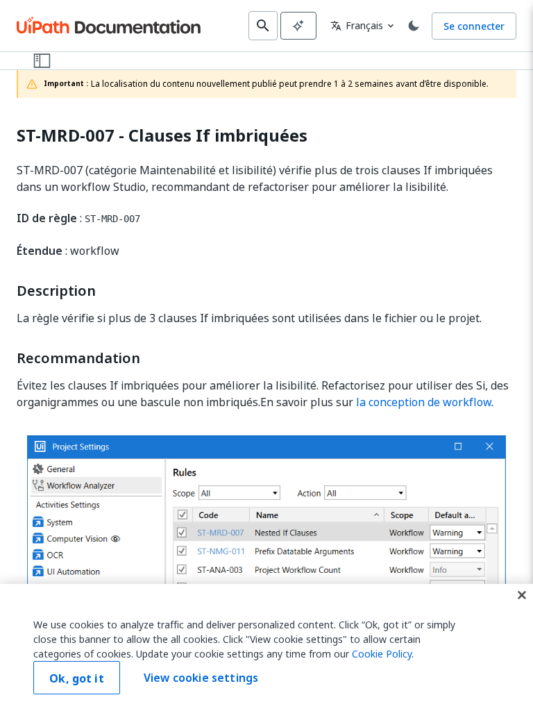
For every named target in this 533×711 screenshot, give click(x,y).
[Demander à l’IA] (298, 26)
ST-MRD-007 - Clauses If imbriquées (162, 136)
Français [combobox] (356, 25)
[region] (266, 647)
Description (56, 291)
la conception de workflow (423, 402)
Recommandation (78, 358)
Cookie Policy (382, 653)
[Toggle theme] (413, 25)
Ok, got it (76, 678)
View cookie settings (201, 677)
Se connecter (474, 26)
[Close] (522, 595)
